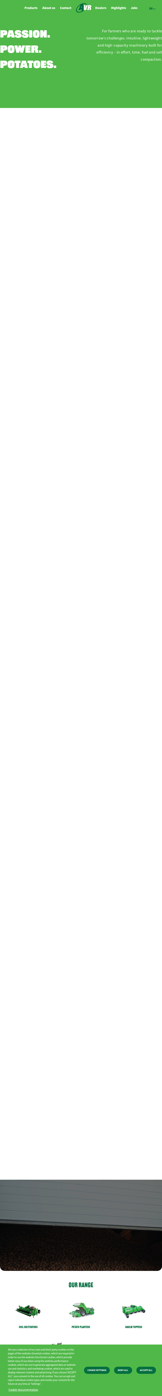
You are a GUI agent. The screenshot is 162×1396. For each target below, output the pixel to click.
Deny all (123, 1370)
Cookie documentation (23, 1390)
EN (151, 8)
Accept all (146, 1370)
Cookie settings (96, 1370)
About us (48, 8)
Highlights (118, 8)
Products (31, 8)
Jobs (134, 8)
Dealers (100, 8)
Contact (65, 8)
